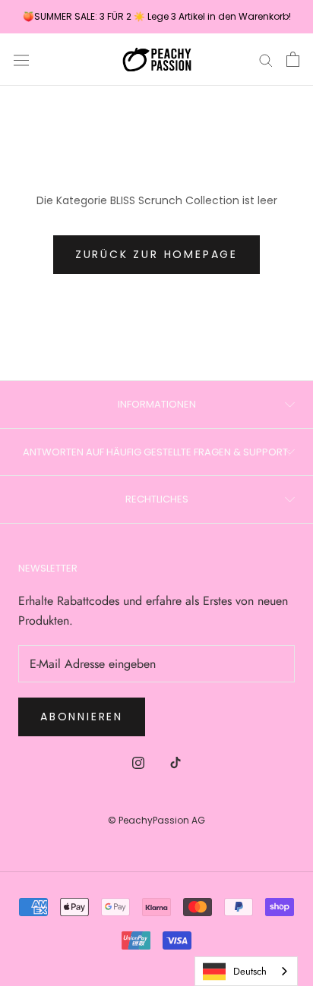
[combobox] (246, 971)
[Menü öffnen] (21, 59)
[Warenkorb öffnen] (292, 59)
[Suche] (266, 60)
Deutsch (250, 971)
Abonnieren (81, 716)
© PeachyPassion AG (156, 820)
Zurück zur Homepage (156, 254)
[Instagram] (138, 762)
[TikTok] (175, 762)
